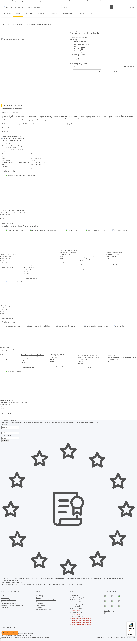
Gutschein (39, 608)
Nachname (4, 430)
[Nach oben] (0, 639)
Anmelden (5, 440)
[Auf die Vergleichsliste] (2, 36)
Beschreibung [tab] (7, 105)
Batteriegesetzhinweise (8, 600)
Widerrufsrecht (6, 602)
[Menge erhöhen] (96, 75)
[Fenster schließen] (2, 32)
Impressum (5, 608)
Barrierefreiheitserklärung (44, 609)
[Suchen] (111, 7)
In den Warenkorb (7, 223)
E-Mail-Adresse (6, 435)
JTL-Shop (107, 637)
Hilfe (133, 3)
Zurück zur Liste (5, 24)
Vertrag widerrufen (9, 627)
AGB (120, 578)
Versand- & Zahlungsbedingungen (12, 606)
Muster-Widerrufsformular (9, 604)
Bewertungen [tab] (19, 105)
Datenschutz (5, 598)
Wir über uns (40, 602)
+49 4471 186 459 (75, 602)
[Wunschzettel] (127, 7)
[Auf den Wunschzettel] (6, 36)
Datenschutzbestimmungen (10, 580)
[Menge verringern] (71, 71)
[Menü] (134, 623)
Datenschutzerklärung (34, 423)
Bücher (83, 47)
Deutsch (33, 156)
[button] (124, 7)
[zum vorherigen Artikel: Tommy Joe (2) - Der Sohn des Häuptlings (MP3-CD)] (52, 25)
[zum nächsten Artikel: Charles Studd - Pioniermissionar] (55, 25)
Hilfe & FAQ (39, 596)
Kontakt (128, 3)
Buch (81, 51)
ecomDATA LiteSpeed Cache (127, 637)
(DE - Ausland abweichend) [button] (98, 67)
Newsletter (39, 604)
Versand (84, 63)
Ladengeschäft (40, 606)
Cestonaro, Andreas (76, 31)
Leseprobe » (74, 39)
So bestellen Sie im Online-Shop (46, 600)
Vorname (4, 424)
